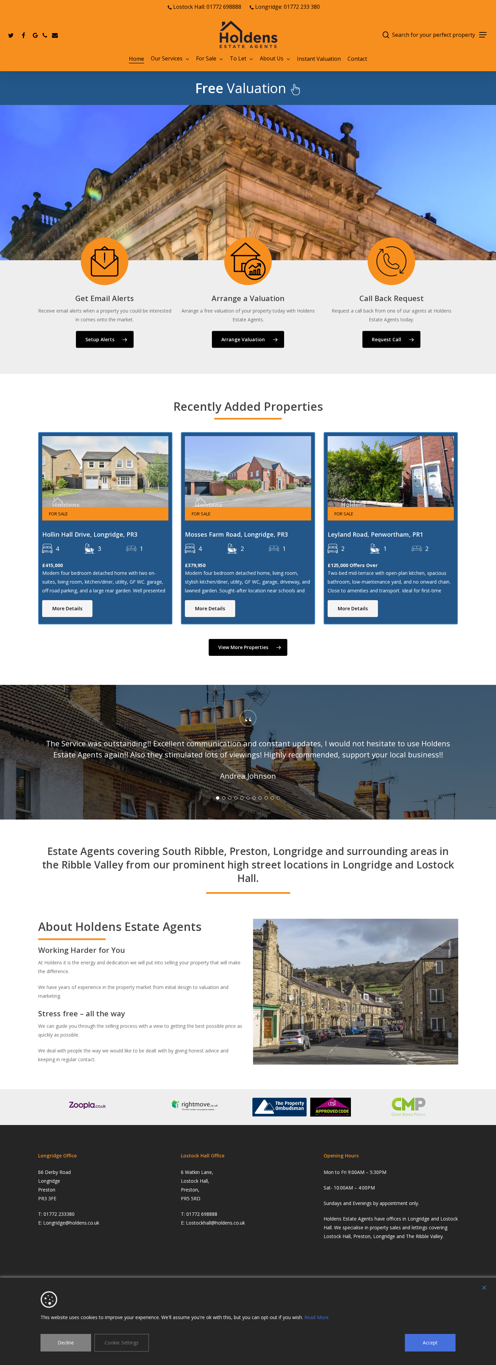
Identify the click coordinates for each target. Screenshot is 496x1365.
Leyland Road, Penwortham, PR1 (375, 534)
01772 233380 (59, 1214)
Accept (430, 1342)
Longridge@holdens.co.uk (71, 1223)
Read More (316, 1317)
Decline (66, 1342)
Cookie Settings (122, 1342)
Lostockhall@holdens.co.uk (215, 1223)
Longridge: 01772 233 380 (287, 6)
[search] (386, 34)
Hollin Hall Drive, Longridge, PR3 (89, 534)
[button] (483, 34)
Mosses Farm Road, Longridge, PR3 (236, 534)
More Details (67, 608)
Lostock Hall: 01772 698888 (206, 6)
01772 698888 (201, 1214)
